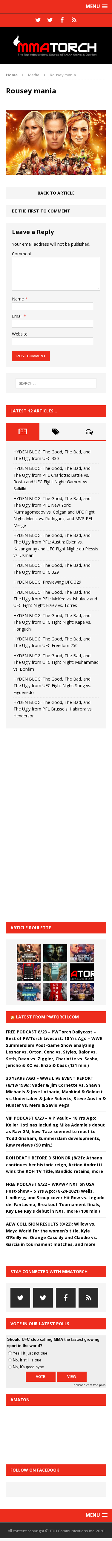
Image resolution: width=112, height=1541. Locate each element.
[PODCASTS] (74, 20)
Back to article (56, 193)
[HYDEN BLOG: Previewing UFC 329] (82, 972)
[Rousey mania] (56, 171)
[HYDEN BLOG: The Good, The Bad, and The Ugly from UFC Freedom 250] (82, 992)
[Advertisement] (51, 824)
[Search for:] (56, 383)
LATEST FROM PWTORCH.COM (47, 1017)
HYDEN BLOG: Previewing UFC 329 (47, 582)
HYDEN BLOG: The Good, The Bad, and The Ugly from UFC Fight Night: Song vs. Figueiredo (52, 685)
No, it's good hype (28, 1367)
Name (18, 299)
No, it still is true (27, 1360)
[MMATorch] (56, 45)
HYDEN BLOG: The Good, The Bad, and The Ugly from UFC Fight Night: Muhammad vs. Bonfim (56, 662)
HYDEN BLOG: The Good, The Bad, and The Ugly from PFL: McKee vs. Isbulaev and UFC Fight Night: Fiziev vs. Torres (55, 598)
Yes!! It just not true (30, 1353)
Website (19, 334)
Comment (21, 253)
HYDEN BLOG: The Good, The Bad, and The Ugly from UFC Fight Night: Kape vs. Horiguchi (52, 622)
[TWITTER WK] (50, 20)
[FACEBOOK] (62, 20)
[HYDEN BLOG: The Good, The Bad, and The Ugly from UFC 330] (29, 953)
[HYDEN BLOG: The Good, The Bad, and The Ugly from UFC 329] (55, 972)
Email (18, 316)
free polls (99, 1385)
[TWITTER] (38, 20)
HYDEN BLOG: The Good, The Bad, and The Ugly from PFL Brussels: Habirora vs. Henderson (53, 709)
